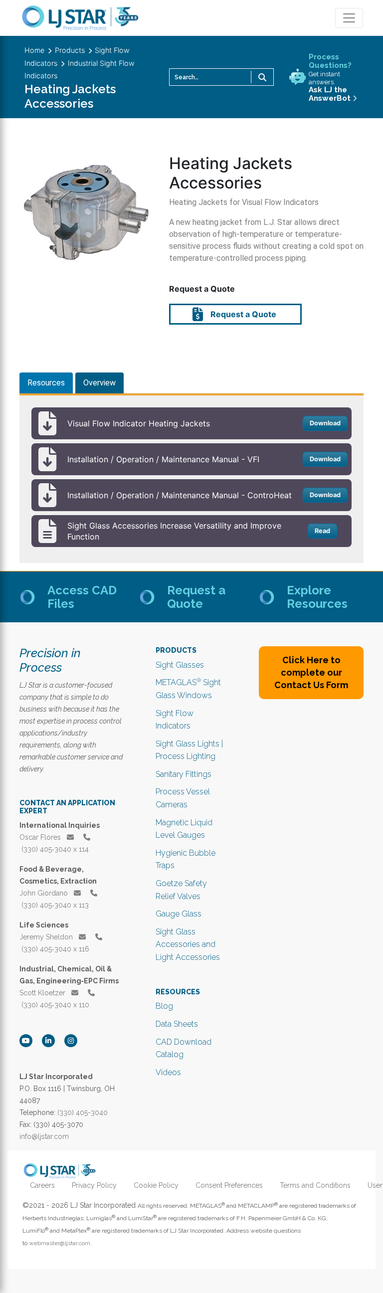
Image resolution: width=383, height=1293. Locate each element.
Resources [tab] (46, 382)
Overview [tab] (99, 382)
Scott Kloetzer (43, 993)
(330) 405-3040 (82, 1112)
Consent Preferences (229, 1185)
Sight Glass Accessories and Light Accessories (188, 944)
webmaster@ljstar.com (59, 1243)
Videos (168, 1072)
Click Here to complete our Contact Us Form (311, 672)
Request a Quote (242, 314)
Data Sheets (177, 1024)
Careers (42, 1185)
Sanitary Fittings (183, 774)
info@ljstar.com (44, 1136)
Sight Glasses (180, 665)
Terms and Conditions (315, 1185)
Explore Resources (317, 597)
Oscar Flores (41, 837)
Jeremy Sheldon (47, 937)
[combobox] (221, 77)
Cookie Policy (156, 1185)
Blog (164, 1006)
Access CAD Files (82, 597)
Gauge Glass (178, 914)
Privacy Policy (94, 1185)
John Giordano (44, 893)
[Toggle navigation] (349, 18)
